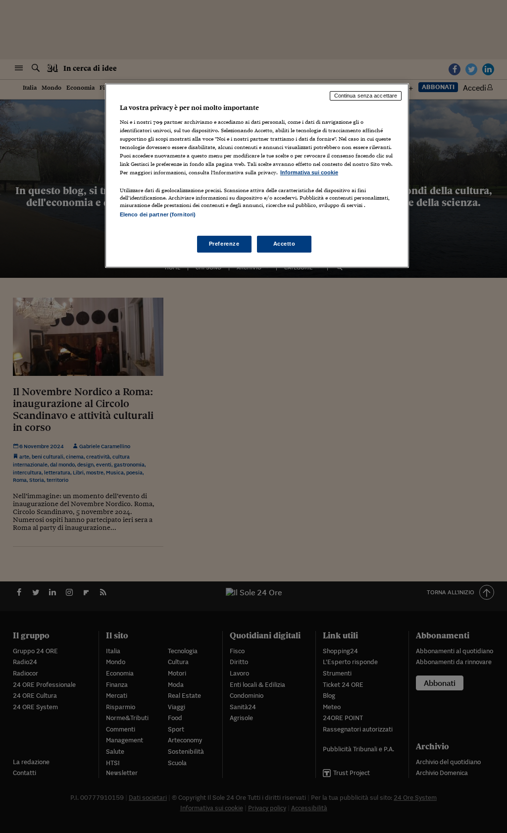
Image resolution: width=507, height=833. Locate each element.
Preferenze (224, 244)
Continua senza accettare (366, 96)
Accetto (284, 244)
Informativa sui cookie (309, 172)
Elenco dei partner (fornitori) (158, 214)
